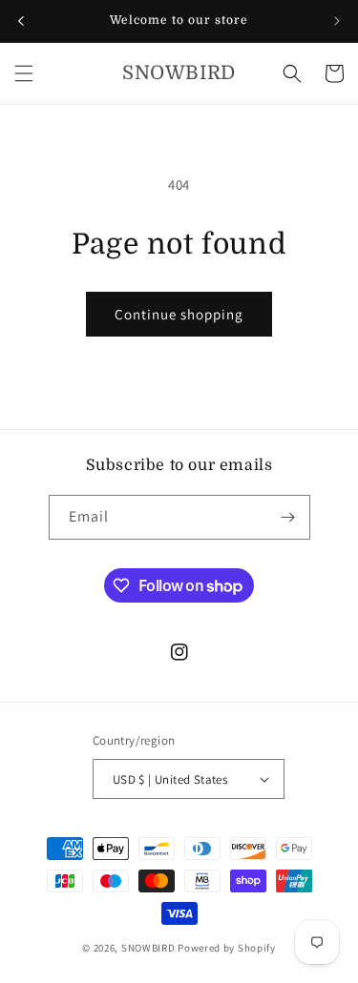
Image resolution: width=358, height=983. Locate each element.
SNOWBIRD (148, 947)
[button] (24, 73)
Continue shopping (179, 314)
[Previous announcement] (21, 21)
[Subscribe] (288, 517)
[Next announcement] (337, 21)
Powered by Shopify (227, 947)
